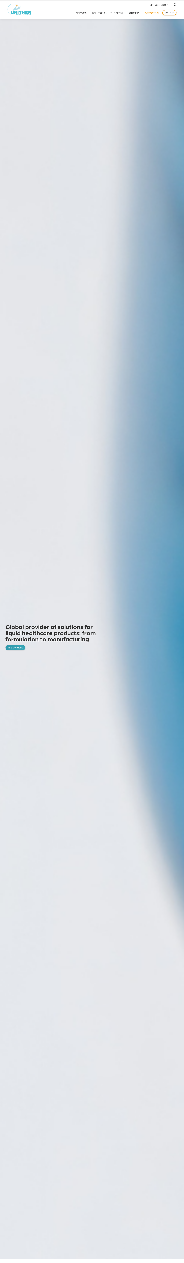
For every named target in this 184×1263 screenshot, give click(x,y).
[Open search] (174, 5)
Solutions (98, 12)
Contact (169, 12)
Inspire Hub (152, 12)
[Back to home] (19, 9)
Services (81, 12)
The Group (117, 12)
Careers (134, 12)
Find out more (15, 647)
